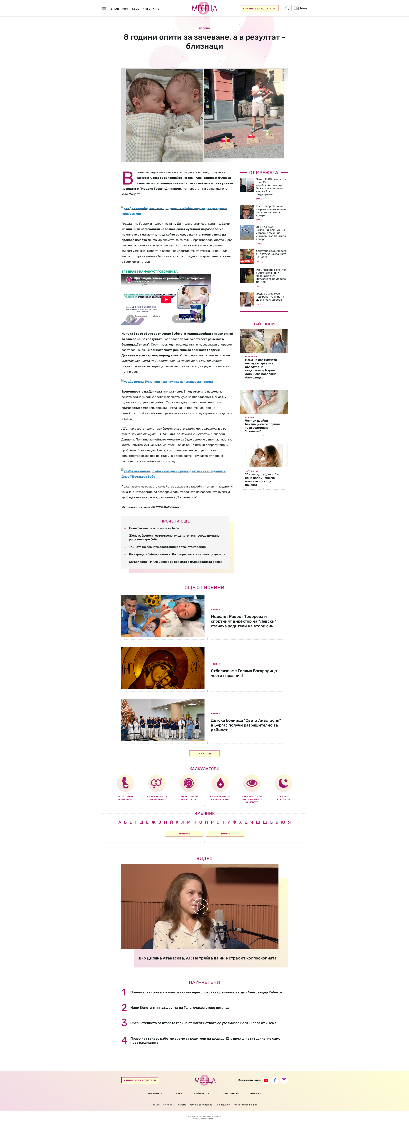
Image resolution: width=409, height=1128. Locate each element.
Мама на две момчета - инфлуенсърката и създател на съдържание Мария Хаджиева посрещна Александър (262, 368)
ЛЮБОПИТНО (231, 1093)
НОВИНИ (255, 1093)
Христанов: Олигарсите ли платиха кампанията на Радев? (271, 254)
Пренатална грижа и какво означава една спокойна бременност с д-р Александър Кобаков (206, 992)
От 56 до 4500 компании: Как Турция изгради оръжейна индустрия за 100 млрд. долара (271, 233)
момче (225, 833)
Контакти (168, 1104)
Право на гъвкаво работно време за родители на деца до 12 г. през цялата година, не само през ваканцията (205, 1040)
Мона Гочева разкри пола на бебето (155, 528)
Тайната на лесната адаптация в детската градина (167, 547)
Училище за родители (259, 8)
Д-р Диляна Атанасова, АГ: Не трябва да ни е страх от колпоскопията (208, 958)
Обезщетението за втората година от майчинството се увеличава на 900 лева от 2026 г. (203, 1023)
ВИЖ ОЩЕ (205, 753)
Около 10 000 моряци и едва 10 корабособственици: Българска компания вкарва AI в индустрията (271, 186)
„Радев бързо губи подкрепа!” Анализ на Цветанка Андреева (270, 296)
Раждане (249, 417)
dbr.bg (259, 199)
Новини (204, 28)
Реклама (181, 1104)
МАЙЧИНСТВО (203, 1093)
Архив (303, 8)
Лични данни (223, 1104)
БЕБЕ (179, 1093)
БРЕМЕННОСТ (156, 1093)
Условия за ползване (200, 1104)
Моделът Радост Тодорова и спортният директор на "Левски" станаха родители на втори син (243, 621)
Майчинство (251, 471)
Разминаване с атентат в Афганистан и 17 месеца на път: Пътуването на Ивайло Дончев (271, 275)
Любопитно (251, 357)
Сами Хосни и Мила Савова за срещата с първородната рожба (175, 562)
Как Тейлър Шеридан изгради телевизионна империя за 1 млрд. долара (271, 210)
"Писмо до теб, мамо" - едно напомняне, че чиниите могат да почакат (262, 479)
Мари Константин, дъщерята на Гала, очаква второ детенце (180, 1008)
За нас (156, 1104)
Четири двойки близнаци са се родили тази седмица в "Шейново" (262, 426)
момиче (184, 833)
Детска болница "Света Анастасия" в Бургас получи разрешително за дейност (246, 725)
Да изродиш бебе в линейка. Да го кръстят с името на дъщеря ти (177, 554)
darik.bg (259, 261)
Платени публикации (245, 1104)
